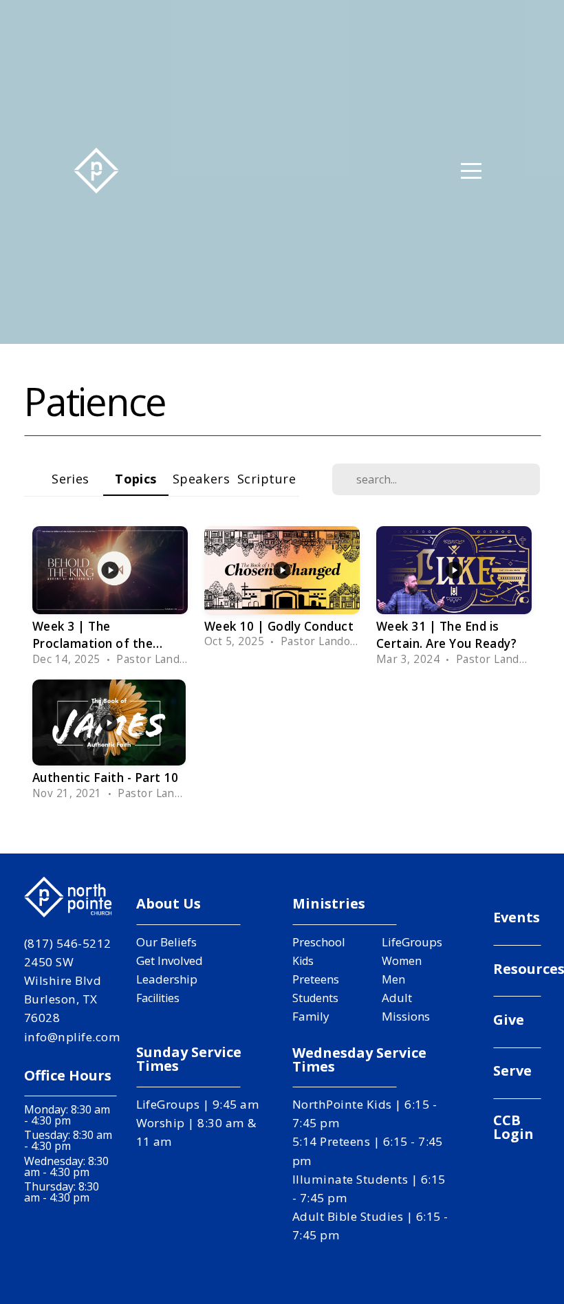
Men (393, 979)
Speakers (201, 478)
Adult (397, 998)
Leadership (166, 979)
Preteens (315, 979)
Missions (406, 1016)
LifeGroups (412, 942)
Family (310, 1016)
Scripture (266, 478)
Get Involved (169, 960)
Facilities (158, 998)
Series (70, 478)
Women (402, 960)
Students (315, 998)
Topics (136, 478)
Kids (303, 960)
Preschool (318, 942)
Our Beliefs (166, 942)
